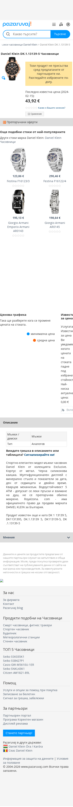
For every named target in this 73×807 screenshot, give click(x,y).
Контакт (8, 604)
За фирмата (11, 600)
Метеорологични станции (21, 637)
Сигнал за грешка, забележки (23, 698)
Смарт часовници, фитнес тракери (27, 625)
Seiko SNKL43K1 (14, 669)
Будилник (9, 633)
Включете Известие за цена (70, 410)
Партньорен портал (17, 715)
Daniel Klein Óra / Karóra (26, 746)
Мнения (9, 537)
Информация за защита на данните (28, 758)
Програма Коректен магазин (23, 719)
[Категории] (54, 24)
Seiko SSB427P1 (13, 661)
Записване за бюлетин (19, 694)
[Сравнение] (61, 24)
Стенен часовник (15, 641)
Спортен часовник (16, 629)
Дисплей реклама (15, 723)
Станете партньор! (19, 733)
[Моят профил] (68, 24)
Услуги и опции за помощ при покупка (30, 690)
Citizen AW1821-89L (16, 673)
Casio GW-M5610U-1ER (18, 665)
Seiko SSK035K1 (13, 656)
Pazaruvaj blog (13, 608)
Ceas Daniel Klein (20, 750)
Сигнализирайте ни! (39, 455)
